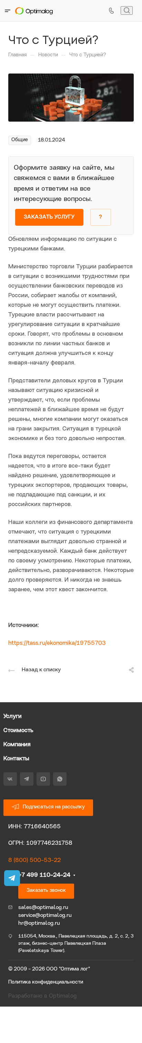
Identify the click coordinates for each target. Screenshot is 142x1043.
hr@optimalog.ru (39, 923)
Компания (17, 745)
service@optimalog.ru (45, 915)
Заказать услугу (49, 217)
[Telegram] (26, 779)
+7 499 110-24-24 (44, 875)
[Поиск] (127, 10)
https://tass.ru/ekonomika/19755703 (56, 643)
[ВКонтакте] (10, 779)
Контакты (16, 759)
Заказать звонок (46, 890)
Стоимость (18, 730)
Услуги (12, 716)
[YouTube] (43, 779)
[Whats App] (60, 779)
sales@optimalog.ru (43, 907)
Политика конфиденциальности (45, 982)
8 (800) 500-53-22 (34, 860)
